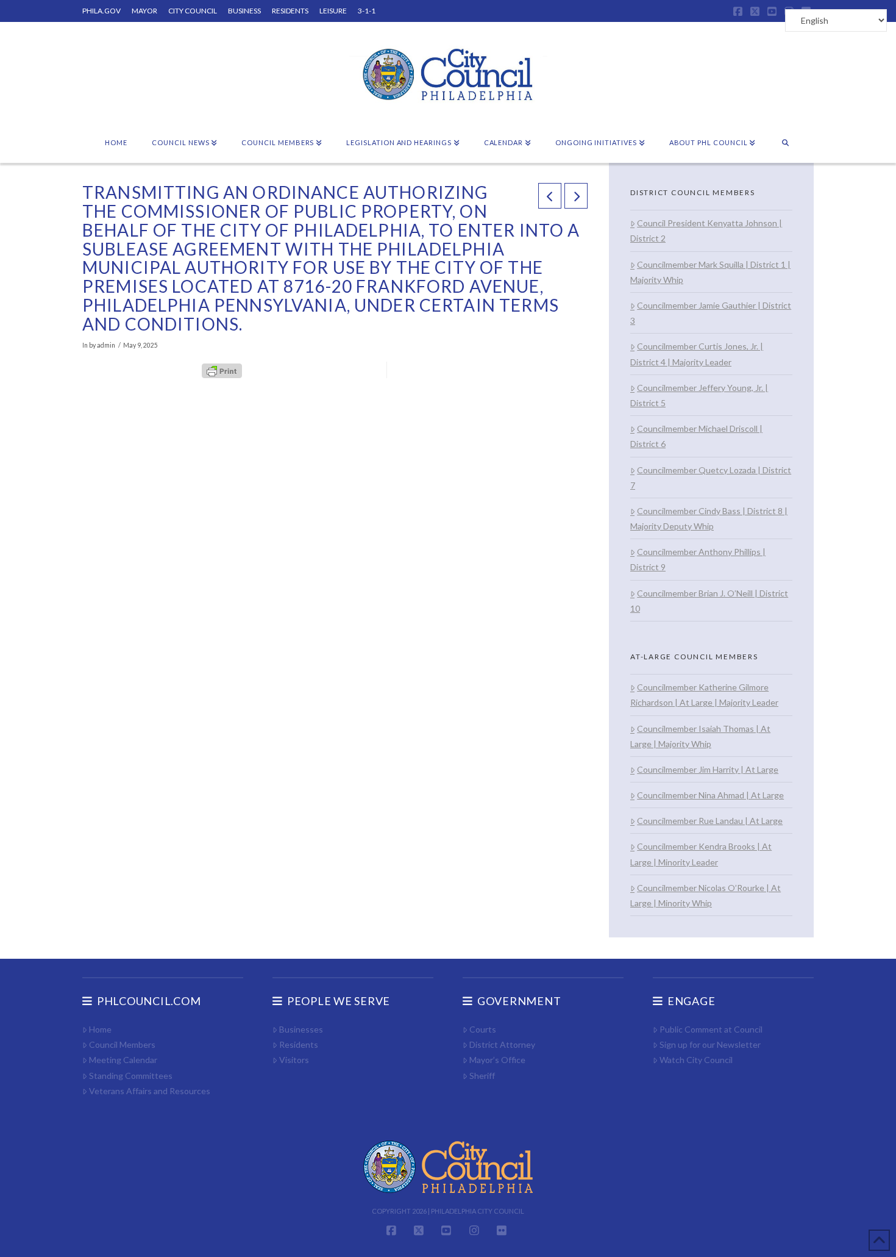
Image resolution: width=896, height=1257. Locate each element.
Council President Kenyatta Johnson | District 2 (706, 230)
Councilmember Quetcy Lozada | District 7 (710, 477)
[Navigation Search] (785, 143)
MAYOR (144, 10)
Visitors (294, 1060)
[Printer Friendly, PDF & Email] (222, 370)
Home (100, 1029)
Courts (482, 1029)
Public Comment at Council (711, 1029)
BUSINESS (244, 10)
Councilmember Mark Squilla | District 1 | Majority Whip (710, 272)
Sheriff (482, 1075)
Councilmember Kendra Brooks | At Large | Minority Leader (701, 854)
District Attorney (502, 1044)
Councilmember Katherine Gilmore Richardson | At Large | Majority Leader (704, 694)
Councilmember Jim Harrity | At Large (707, 769)
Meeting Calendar (123, 1060)
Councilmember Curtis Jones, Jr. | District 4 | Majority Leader (696, 354)
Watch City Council (696, 1060)
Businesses (301, 1029)
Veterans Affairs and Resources (149, 1091)
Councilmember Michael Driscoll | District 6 (696, 436)
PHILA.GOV (101, 10)
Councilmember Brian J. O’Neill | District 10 (709, 601)
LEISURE (333, 10)
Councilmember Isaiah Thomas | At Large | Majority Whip (700, 736)
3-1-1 (366, 10)
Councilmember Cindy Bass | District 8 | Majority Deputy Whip (709, 518)
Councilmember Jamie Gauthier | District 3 (710, 313)
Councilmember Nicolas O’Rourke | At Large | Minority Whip (705, 895)
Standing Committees (130, 1075)
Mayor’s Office (497, 1060)
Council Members (122, 1044)
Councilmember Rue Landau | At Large (710, 820)
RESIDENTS (290, 10)
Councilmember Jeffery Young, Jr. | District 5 (699, 395)
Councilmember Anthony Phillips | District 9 (698, 559)
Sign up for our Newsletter (710, 1044)
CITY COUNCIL (192, 10)
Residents (298, 1044)
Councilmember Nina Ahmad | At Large (710, 795)
